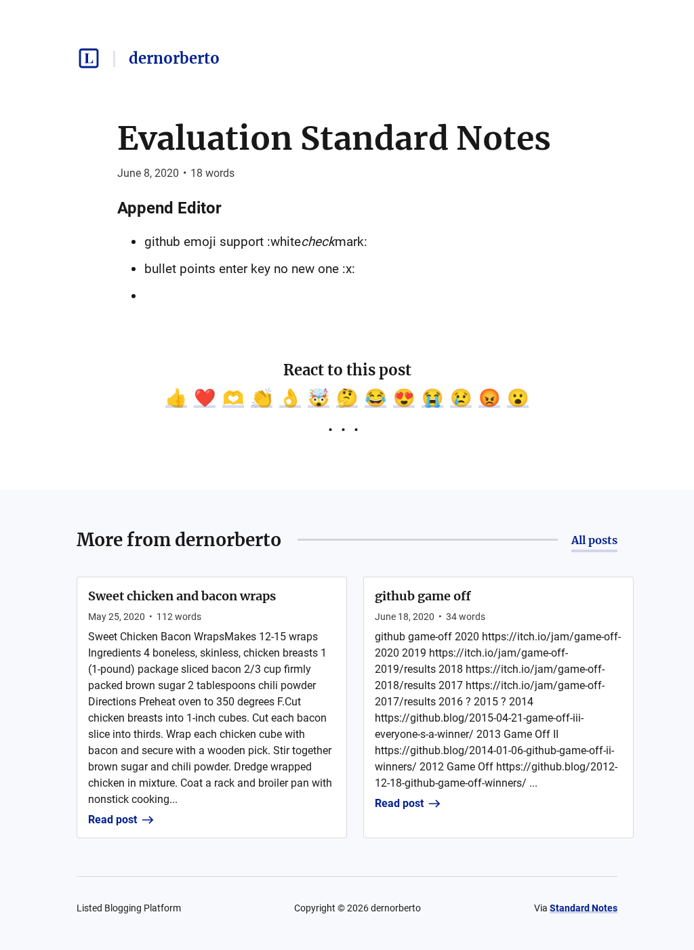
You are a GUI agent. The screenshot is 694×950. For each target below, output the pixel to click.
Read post (112, 819)
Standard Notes (583, 908)
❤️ (205, 398)
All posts (594, 540)
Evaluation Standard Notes (334, 138)
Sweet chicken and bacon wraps (182, 596)
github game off (423, 596)
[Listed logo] (88, 58)
